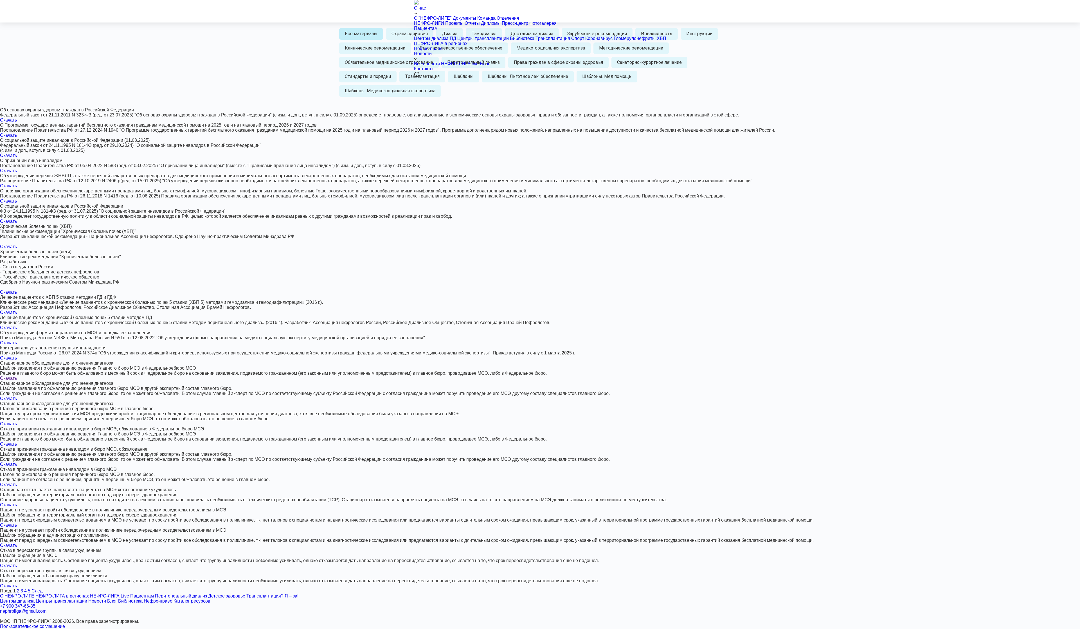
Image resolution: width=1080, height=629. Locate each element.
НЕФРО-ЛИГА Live (109, 596)
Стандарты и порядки (368, 76)
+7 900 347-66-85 (17, 606)
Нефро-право (428, 48)
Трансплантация (553, 38)
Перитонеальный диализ (181, 596)
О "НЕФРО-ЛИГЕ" (433, 18)
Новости (423, 53)
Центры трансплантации (483, 38)
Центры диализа (431, 38)
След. (38, 590)
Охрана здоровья (410, 33)
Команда (486, 18)
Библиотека (522, 38)
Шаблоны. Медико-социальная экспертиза (390, 90)
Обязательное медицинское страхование (389, 62)
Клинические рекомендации (375, 48)
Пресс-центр (515, 23)
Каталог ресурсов (192, 601)
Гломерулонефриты (635, 38)
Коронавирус (599, 38)
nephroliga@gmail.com (23, 611)
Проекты (454, 23)
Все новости (427, 63)
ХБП (661, 38)
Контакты (423, 68)
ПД (453, 38)
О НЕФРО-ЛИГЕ (17, 596)
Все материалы (361, 33)
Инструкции (699, 33)
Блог (485, 63)
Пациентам (426, 28)
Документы (464, 18)
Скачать (8, 120)
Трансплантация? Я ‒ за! (272, 596)
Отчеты (472, 23)
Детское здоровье (226, 596)
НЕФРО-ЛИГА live (460, 63)
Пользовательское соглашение (32, 626)
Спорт (577, 38)
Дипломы (491, 23)
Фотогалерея (543, 23)
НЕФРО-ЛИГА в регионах (440, 43)
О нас (420, 8)
